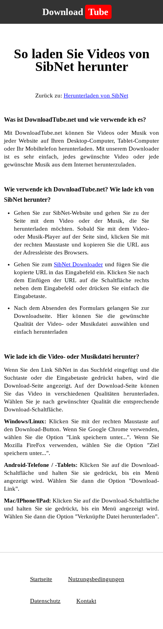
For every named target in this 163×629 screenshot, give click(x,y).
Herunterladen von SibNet (96, 95)
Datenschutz (45, 601)
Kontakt (86, 601)
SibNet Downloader (78, 264)
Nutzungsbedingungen (96, 579)
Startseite (41, 579)
